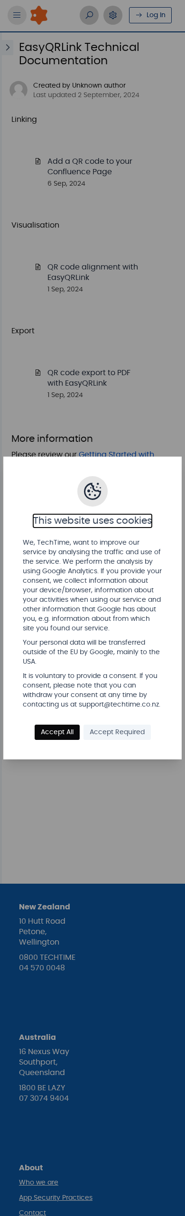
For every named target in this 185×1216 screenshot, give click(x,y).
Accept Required (117, 732)
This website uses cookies (92, 521)
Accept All (57, 732)
